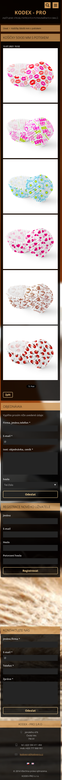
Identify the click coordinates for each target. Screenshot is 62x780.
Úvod (5, 28)
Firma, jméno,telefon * (16, 422)
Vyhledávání (48, 5)
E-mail (7, 528)
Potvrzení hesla (12, 555)
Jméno (7, 515)
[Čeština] (28, 763)
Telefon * (8, 665)
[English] (33, 763)
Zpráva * (8, 679)
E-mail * (7, 436)
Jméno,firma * (11, 639)
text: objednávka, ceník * (18, 449)
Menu (56, 5)
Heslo (6, 542)
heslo (6, 479)
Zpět (8, 394)
